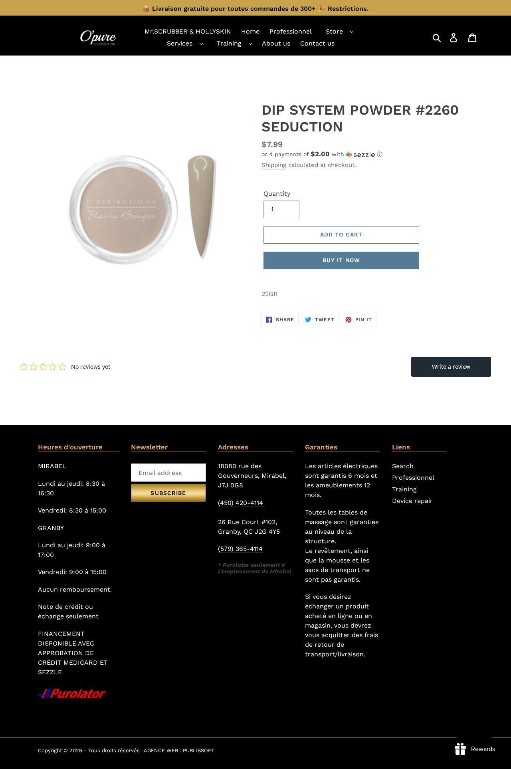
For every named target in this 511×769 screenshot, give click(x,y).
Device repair (412, 501)
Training (229, 43)
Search (403, 466)
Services (179, 43)
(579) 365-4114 (240, 548)
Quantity (276, 193)
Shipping (273, 165)
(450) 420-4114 (241, 503)
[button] (367, 154)
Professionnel (413, 477)
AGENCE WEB (161, 750)
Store (334, 31)
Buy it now (341, 260)
